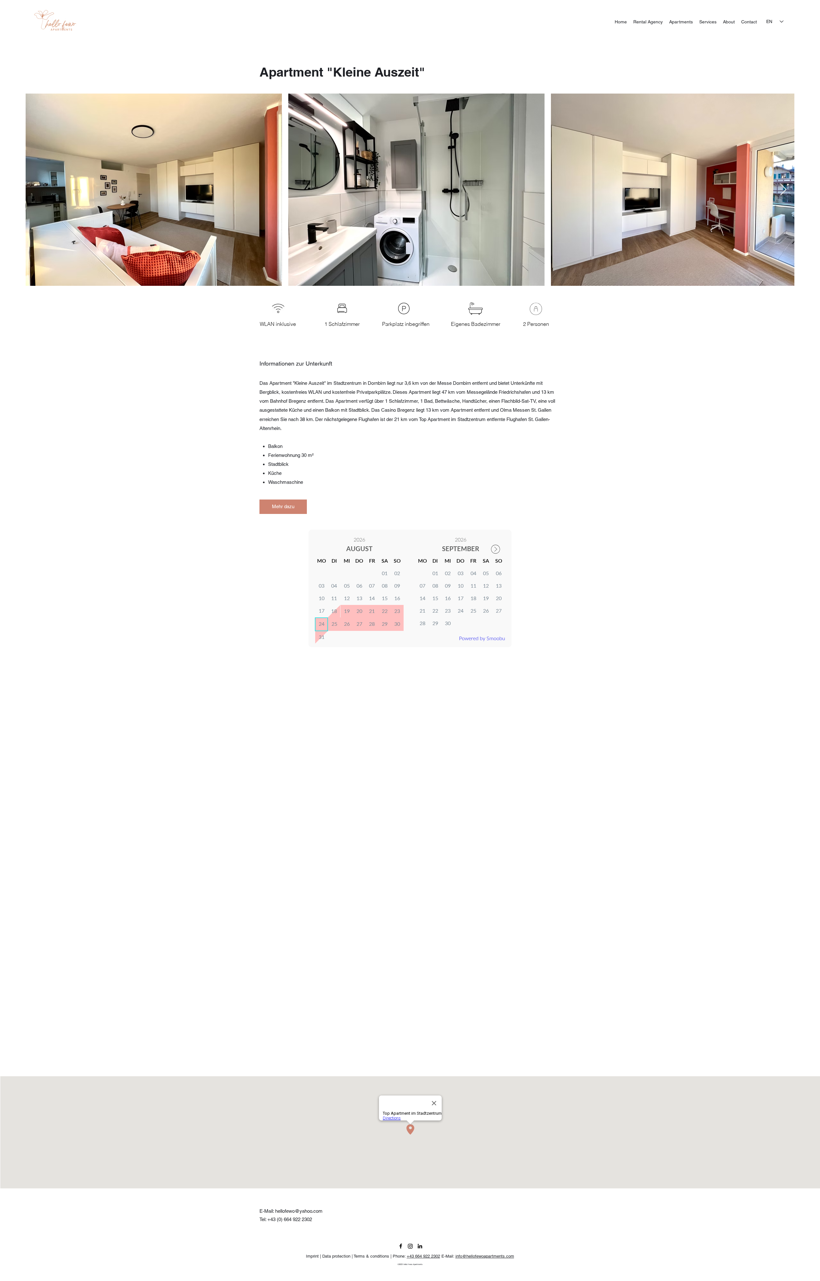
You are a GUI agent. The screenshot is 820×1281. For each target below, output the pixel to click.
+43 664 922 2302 (423, 1256)
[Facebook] (401, 1246)
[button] (283, 507)
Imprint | (314, 1256)
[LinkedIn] (420, 1246)
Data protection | (338, 1256)
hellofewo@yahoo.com (299, 1211)
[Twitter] (410, 1246)
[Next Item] (783, 190)
